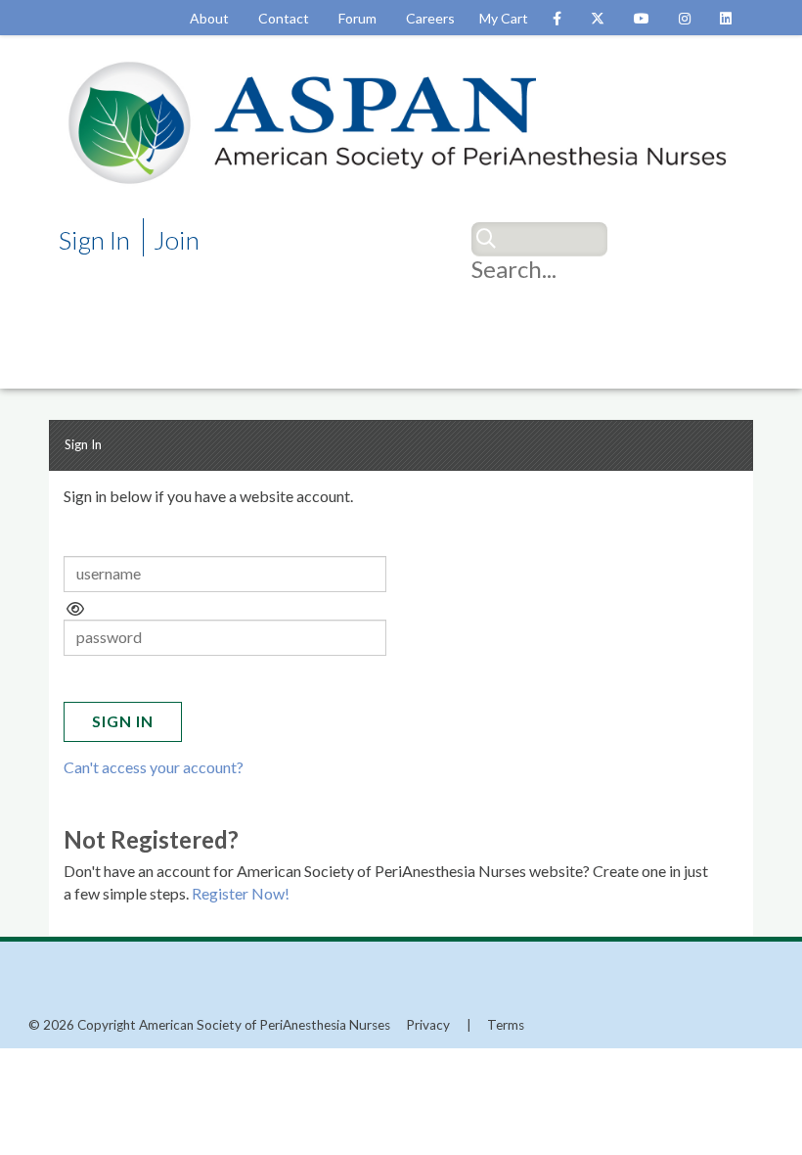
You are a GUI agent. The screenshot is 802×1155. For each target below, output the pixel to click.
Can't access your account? (154, 767)
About (209, 18)
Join (177, 239)
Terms (505, 1025)
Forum (357, 18)
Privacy (428, 1025)
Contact (283, 18)
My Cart (503, 18)
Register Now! (241, 893)
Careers (430, 18)
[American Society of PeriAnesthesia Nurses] (401, 121)
